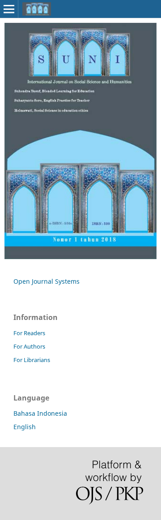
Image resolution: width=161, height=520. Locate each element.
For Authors (29, 346)
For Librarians (31, 360)
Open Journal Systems (46, 281)
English (24, 426)
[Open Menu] (9, 9)
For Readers (29, 333)
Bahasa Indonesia (40, 413)
